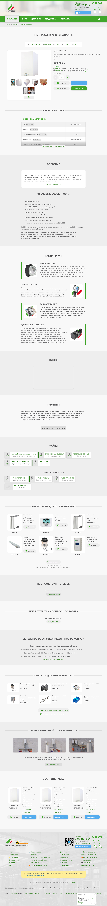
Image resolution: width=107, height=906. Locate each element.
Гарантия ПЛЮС (65, 857)
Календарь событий (87, 865)
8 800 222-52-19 (82, 5)
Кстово (70, 888)
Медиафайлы (15, 857)
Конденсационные (36, 862)
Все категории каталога (32, 893)
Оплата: (57, 68)
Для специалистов (89, 852)
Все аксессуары (52, 562)
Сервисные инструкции (88, 854)
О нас (24, 19)
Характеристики (34, 44)
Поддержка (50, 19)
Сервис (66, 44)
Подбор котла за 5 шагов (39, 865)
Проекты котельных (52, 764)
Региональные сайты (50, 893)
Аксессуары (66, 865)
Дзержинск (62, 888)
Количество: (57, 73)
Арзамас (39, 888)
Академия (86, 862)
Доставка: (58, 70)
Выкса (56, 888)
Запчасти (76, 44)
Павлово (89, 888)
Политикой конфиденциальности (83, 902)
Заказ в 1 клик (78, 83)
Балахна (78, 3)
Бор (51, 888)
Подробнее (26, 812)
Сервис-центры (65, 854)
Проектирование (14, 860)
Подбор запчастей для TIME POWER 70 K (52, 710)
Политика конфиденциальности (69, 893)
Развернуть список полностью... (53, 659)
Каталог (13, 19)
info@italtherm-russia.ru (83, 10)
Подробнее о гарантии (53, 428)
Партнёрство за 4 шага (90, 857)
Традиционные (34, 854)
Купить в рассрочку (79, 88)
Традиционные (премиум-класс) (40, 857)
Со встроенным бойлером (38, 860)
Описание (47, 44)
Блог (10, 865)
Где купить (36, 19)
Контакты (66, 19)
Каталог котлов (36, 852)
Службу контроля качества (35, 875)
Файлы (57, 44)
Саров (96, 888)
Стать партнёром (86, 860)
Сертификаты (13, 854)
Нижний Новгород (79, 888)
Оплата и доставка (66, 860)
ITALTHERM (14, 893)
